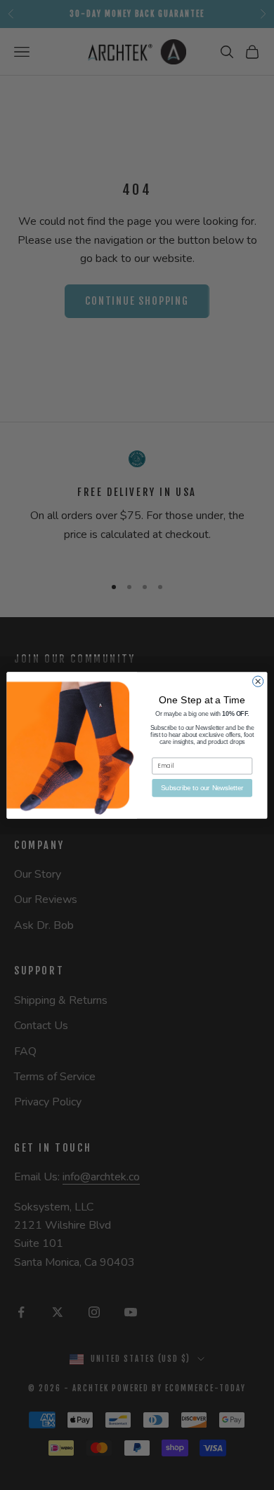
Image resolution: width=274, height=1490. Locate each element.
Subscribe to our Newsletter (202, 787)
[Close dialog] (258, 681)
